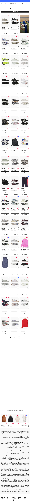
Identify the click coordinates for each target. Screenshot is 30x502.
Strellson (25, 498)
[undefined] (28, 307)
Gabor (7, 498)
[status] (15, 13)
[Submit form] (20, 3)
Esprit (7, 497)
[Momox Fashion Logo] (6, 3)
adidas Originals (3, 497)
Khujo (13, 500)
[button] (1, 3)
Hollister (13, 497)
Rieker (25, 497)
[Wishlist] (27, 3)
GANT (7, 499)
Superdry (25, 499)
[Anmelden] (25, 3)
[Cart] (28, 3)
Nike (18, 498)
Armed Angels (2, 498)
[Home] (1, 6)
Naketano (19, 497)
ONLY (19, 499)
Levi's (13, 501)
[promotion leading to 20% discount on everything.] (24, 24)
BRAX (1, 499)
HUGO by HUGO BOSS (14, 498)
